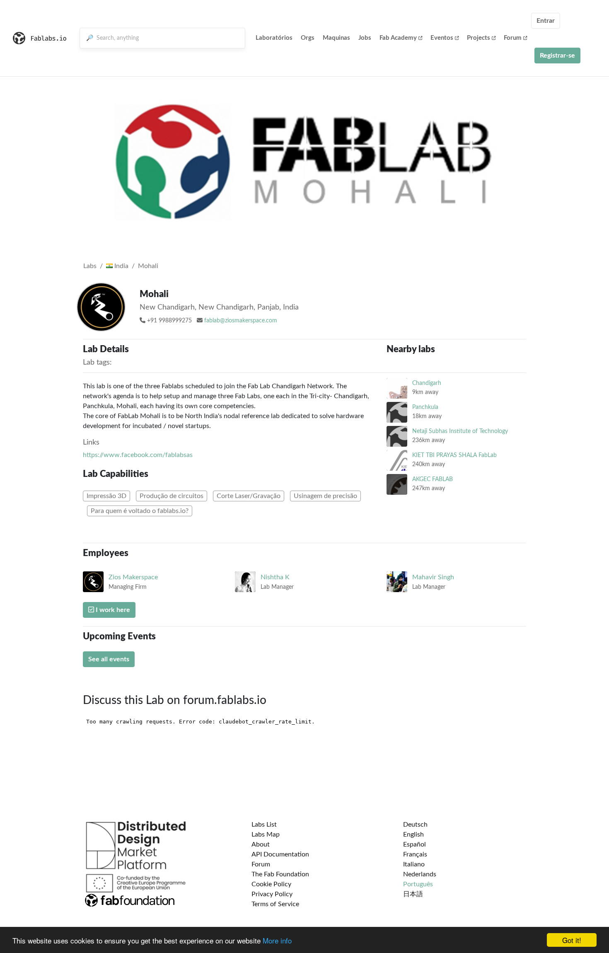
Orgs (307, 38)
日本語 (413, 894)
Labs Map (265, 834)
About (260, 844)
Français (415, 854)
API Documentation (280, 854)
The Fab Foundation (280, 874)
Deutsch (415, 824)
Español (414, 844)
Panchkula (425, 407)
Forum (513, 38)
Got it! (571, 940)
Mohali (148, 266)
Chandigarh (426, 383)
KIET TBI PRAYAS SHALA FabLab (454, 455)
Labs (90, 266)
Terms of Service (275, 904)
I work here (112, 610)
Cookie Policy (271, 884)
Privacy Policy (271, 894)
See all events (108, 659)
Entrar (545, 20)
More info (277, 940)
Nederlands (419, 874)
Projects (478, 38)
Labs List (264, 824)
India (120, 266)
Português (418, 884)
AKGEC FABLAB (432, 479)
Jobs (364, 38)
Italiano (414, 864)
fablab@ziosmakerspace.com (240, 321)
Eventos (441, 38)
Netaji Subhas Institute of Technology (460, 431)
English (413, 834)
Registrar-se (557, 55)
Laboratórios (274, 38)
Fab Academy (398, 38)
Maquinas (336, 38)
